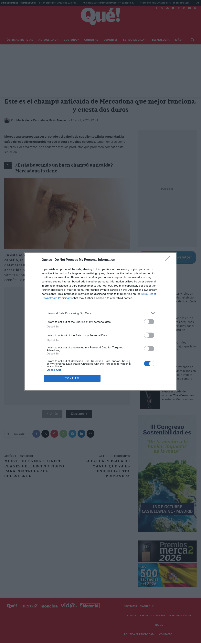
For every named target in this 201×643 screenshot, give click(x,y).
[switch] (149, 321)
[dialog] (100, 321)
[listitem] (100, 313)
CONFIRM (72, 378)
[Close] (168, 260)
